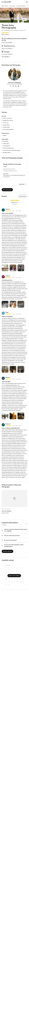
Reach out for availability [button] (14, 575)
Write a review (22, 196)
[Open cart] (27, 2)
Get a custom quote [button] (7, 189)
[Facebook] (10, 86)
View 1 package (5, 56)
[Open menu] (2, 2)
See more (21, 184)
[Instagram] (13, 86)
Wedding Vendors (4, 5)
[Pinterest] (16, 86)
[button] (24, 19)
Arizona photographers (21, 5)
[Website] (18, 86)
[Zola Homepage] (7, 2)
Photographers (12, 5)
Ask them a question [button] (7, 551)
